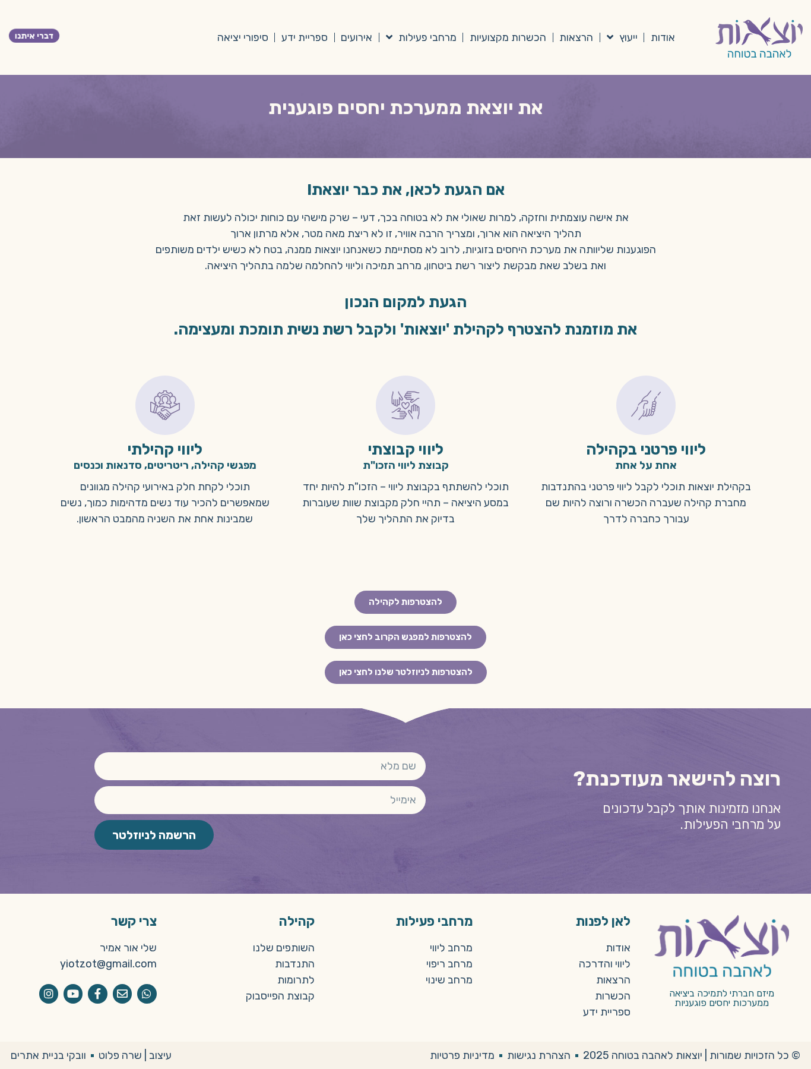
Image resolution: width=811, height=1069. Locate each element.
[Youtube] (73, 993)
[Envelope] (122, 993)
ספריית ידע (304, 37)
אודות (663, 37)
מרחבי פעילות (427, 37)
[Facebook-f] (97, 993)
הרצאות (576, 37)
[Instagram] (48, 993)
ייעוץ (628, 37)
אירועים (356, 37)
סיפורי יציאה (242, 37)
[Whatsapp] (146, 993)
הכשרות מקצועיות (508, 37)
